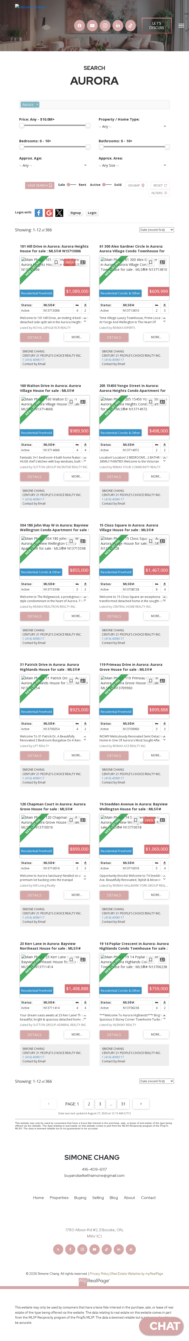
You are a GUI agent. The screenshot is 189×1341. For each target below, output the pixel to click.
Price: (37, 119)
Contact (148, 1197)
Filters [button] (157, 193)
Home (38, 1197)
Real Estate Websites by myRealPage (137, 1274)
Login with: (23, 212)
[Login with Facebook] (39, 216)
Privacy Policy (99, 1274)
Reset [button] (158, 185)
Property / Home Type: (119, 119)
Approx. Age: (30, 158)
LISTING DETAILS (34, 337)
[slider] (21, 125)
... (111, 1104)
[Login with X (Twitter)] (59, 216)
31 (123, 1104)
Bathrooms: (115, 141)
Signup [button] (75, 213)
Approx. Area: (111, 158)
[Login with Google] (49, 216)
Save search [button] (38, 185)
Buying (80, 1197)
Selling (98, 1197)
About (129, 1197)
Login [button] (92, 213)
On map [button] (134, 185)
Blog (114, 1197)
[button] (79, 25)
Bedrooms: (35, 141)
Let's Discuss (156, 25)
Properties (59, 1197)
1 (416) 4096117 (33, 360)
